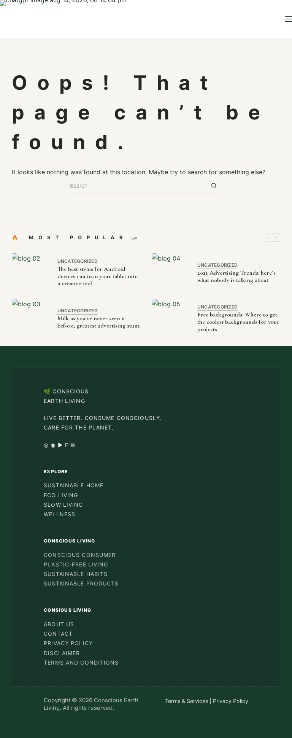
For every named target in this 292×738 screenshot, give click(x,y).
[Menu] (288, 19)
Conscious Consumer (80, 555)
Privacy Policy (68, 643)
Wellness (59, 514)
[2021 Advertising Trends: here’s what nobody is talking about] (171, 272)
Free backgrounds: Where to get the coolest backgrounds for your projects (238, 322)
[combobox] (138, 185)
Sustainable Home (73, 485)
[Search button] (214, 185)
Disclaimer (62, 653)
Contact (58, 633)
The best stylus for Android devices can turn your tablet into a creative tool (97, 276)
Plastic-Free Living (76, 564)
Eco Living (61, 495)
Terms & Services (186, 701)
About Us (59, 624)
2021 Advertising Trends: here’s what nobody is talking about (236, 276)
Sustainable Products (81, 583)
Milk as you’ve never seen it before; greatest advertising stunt (98, 322)
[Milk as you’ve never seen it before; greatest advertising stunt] (31, 318)
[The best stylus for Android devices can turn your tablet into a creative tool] (31, 272)
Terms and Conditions (81, 662)
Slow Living (63, 504)
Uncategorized (77, 261)
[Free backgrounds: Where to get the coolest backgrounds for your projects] (171, 318)
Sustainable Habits (76, 574)
